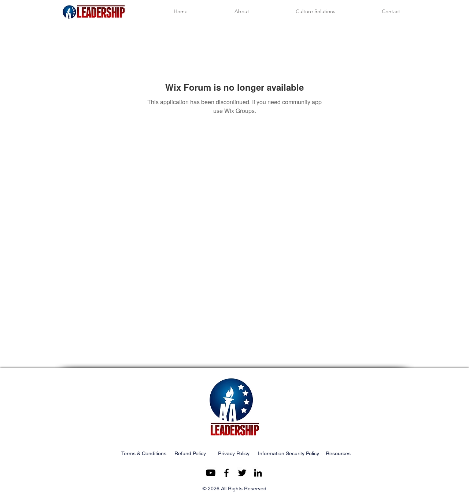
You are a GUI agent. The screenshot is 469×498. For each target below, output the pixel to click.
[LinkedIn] (257, 472)
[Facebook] (226, 472)
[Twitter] (242, 472)
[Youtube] (210, 472)
